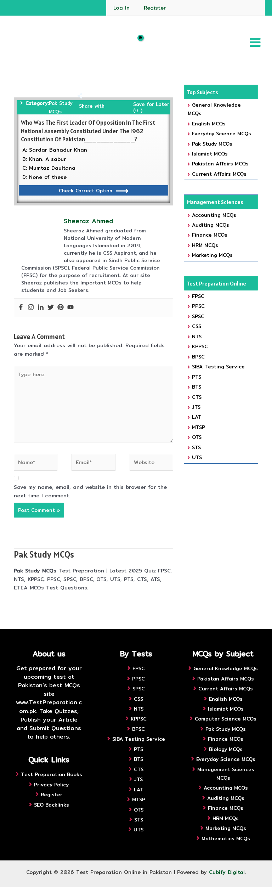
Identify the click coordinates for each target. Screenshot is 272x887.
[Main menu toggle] (255, 42)
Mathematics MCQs (226, 838)
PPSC (198, 306)
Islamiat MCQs (210, 154)
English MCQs (209, 124)
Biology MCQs (226, 749)
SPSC (198, 316)
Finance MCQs (209, 235)
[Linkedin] (41, 307)
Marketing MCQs (212, 255)
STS (196, 447)
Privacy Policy (51, 785)
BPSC (198, 357)
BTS (196, 387)
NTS (197, 336)
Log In (121, 8)
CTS (197, 397)
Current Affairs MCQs (219, 174)
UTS (197, 457)
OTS (197, 437)
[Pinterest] (60, 307)
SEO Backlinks (51, 805)
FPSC (198, 296)
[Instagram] (31, 307)
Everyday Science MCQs (221, 133)
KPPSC (200, 346)
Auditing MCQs (210, 225)
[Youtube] (70, 307)
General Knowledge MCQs (225, 668)
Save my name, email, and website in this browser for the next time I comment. (90, 491)
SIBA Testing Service (218, 367)
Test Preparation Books (51, 774)
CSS (196, 326)
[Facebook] (21, 307)
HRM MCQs (205, 245)
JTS (196, 407)
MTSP (198, 427)
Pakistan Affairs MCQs (220, 164)
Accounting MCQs (214, 215)
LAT (196, 417)
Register (155, 8)
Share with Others (91, 111)
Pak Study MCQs (61, 107)
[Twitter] (50, 307)
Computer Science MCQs (225, 719)
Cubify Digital (227, 872)
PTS (196, 377)
